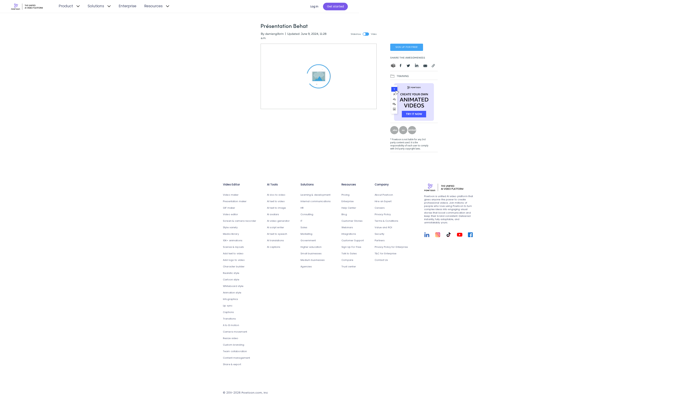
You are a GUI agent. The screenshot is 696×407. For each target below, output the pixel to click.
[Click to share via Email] (425, 65)
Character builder (234, 267)
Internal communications (316, 201)
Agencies (306, 267)
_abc (394, 130)
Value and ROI (383, 227)
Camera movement (235, 332)
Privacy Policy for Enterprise (391, 247)
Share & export (232, 364)
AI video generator (278, 221)
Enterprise (127, 6)
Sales (304, 227)
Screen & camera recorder (239, 221)
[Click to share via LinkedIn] (416, 65)
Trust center (348, 267)
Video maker (231, 195)
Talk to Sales (349, 254)
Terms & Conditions (386, 221)
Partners (380, 241)
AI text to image (276, 208)
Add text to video (233, 254)
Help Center (348, 208)
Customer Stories (351, 221)
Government (308, 241)
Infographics (230, 299)
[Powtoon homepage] (448, 187)
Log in (314, 6)
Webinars (347, 227)
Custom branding (233, 345)
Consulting (307, 214)
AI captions (273, 247)
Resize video (230, 338)
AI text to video (276, 201)
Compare (347, 260)
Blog (344, 214)
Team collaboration (235, 351)
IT (301, 221)
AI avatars (273, 214)
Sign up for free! (406, 47)
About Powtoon (384, 195)
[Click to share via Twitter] (409, 66)
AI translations (275, 241)
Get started (335, 6)
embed (412, 130)
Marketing (306, 234)
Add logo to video (234, 260)
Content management (236, 358)
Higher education (311, 247)
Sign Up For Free (351, 247)
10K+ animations (232, 241)
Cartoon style (231, 280)
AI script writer (275, 227)
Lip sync (227, 306)
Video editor (230, 214)
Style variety (230, 227)
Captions (228, 312)
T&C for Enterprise (385, 254)
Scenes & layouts (233, 247)
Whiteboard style (233, 286)
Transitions (229, 319)
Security (379, 234)
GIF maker (229, 208)
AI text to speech (277, 234)
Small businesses (311, 254)
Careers (380, 208)
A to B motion (231, 325)
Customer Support (352, 241)
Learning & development (315, 195)
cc (403, 130)
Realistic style (231, 273)
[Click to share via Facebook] (401, 65)
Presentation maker (234, 201)
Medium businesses (313, 260)
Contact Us (381, 260)
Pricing (345, 195)
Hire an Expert (383, 201)
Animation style (232, 293)
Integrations (348, 234)
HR (302, 208)
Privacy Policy (383, 214)
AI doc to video (276, 195)
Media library (231, 234)
